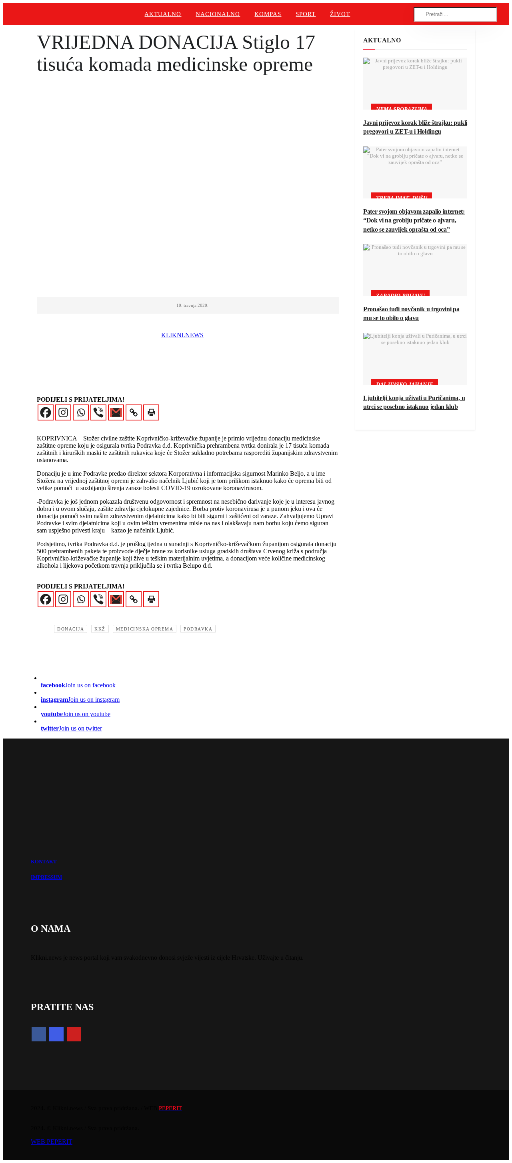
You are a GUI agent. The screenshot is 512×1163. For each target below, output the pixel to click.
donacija (70, 629)
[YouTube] (74, 1034)
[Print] (151, 412)
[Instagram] (63, 412)
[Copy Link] (134, 412)
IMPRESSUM (46, 877)
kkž (100, 629)
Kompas (267, 14)
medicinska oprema (145, 629)
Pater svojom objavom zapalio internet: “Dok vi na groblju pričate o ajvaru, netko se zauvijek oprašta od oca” (414, 220)
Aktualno (162, 14)
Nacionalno (218, 14)
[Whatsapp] (81, 412)
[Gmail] (116, 412)
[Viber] (98, 412)
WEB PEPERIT (51, 1141)
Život (340, 14)
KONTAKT (44, 862)
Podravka (198, 629)
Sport (306, 14)
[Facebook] (46, 412)
